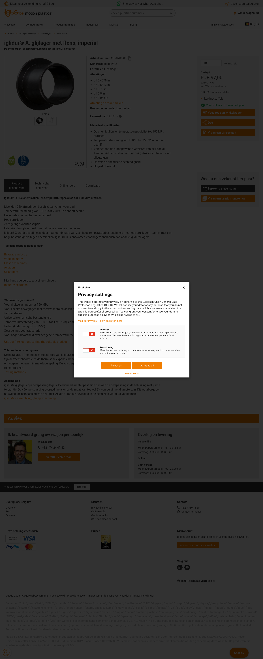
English (83, 287)
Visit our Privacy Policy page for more (100, 320)
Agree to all (147, 365)
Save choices (131, 373)
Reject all (116, 365)
